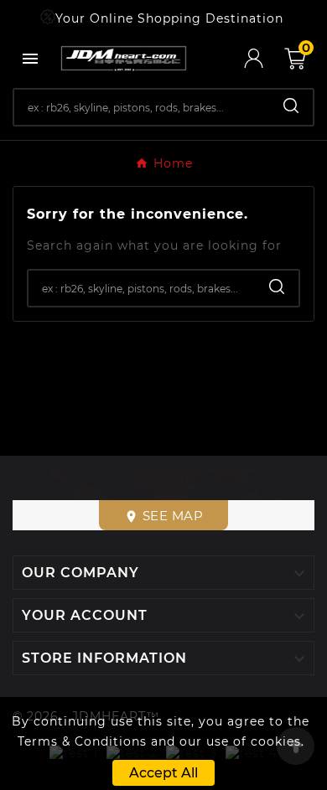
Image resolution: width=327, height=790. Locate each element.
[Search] (291, 105)
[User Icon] (264, 58)
